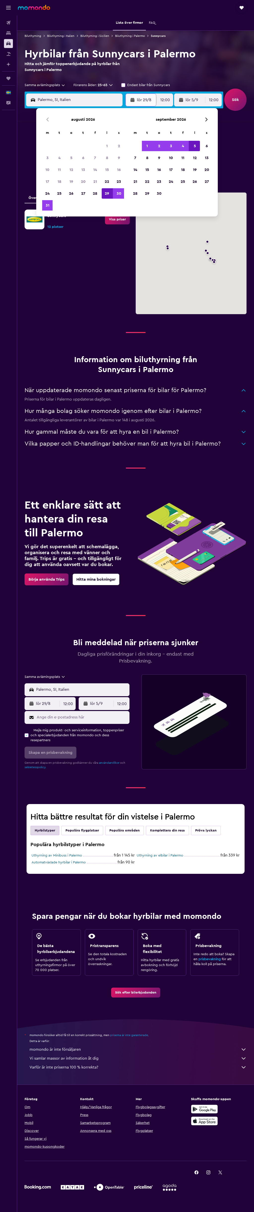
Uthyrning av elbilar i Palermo (160, 855)
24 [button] (47, 193)
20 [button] (83, 182)
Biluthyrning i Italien (60, 35)
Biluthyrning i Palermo (130, 35)
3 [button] (47, 158)
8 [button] (107, 158)
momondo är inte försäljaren (55, 1049)
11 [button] (59, 170)
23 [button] (119, 182)
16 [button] (119, 170)
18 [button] (59, 182)
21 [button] (95, 182)
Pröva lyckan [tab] (206, 830)
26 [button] (71, 193)
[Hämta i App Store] (204, 1121)
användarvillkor (109, 762)
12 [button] (71, 170)
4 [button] (59, 158)
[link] (117, 219)
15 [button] (107, 170)
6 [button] (83, 158)
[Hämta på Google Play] (204, 1109)
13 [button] (83, 170)
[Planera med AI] (8, 64)
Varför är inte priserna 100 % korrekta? (64, 1067)
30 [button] (119, 193)
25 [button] (59, 193)
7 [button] (95, 158)
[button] (8, 7)
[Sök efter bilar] (8, 43)
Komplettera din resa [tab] (167, 830)
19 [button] (71, 182)
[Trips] (8, 78)
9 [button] (119, 158)
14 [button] (95, 170)
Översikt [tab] (35, 198)
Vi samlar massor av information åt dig (64, 1058)
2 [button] (119, 146)
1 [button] (107, 146)
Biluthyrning (33, 35)
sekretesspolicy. (35, 767)
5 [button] (71, 158)
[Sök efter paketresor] (8, 54)
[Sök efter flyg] (8, 23)
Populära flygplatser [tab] (82, 830)
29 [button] (107, 193)
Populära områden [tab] (124, 830)
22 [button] (107, 182)
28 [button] (95, 193)
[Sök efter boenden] (8, 33)
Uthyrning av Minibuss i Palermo (57, 855)
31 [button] (47, 205)
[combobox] (45, 85)
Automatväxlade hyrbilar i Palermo (59, 862)
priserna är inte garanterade (129, 1035)
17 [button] (47, 182)
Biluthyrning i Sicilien (94, 35)
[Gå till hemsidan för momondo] (34, 7)
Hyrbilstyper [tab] (45, 830)
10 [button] (47, 170)
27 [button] (83, 193)
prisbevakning (209, 959)
